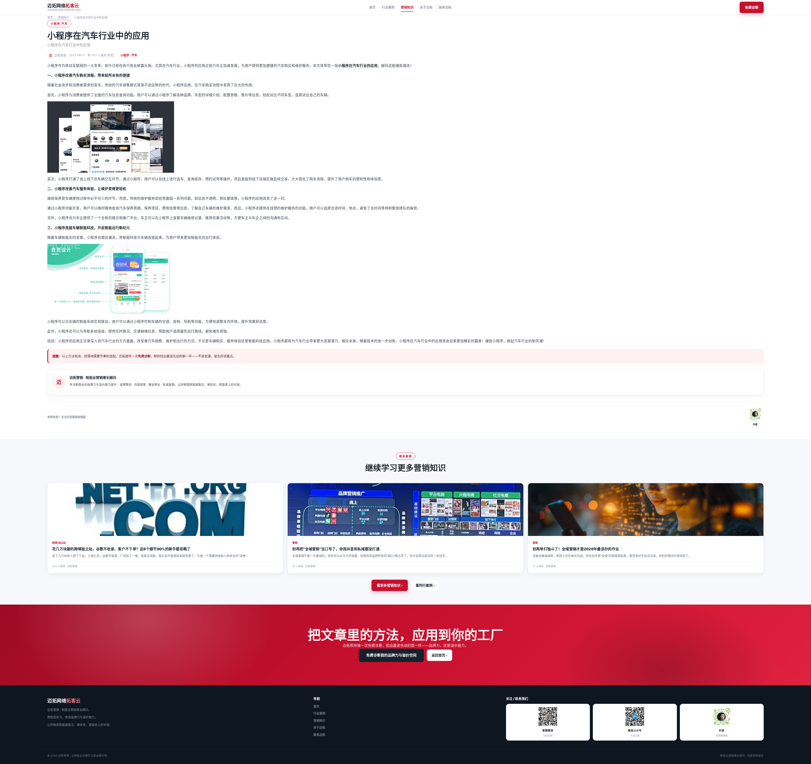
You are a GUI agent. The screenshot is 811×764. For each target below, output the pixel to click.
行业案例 (388, 7)
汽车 (134, 55)
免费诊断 (751, 7)
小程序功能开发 (67, 208)
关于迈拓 (426, 7)
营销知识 (407, 7)
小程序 (124, 55)
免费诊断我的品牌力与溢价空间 (391, 655)
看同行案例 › (425, 585)
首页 (372, 7)
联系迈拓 (445, 7)
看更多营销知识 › (390, 585)
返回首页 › (439, 655)
